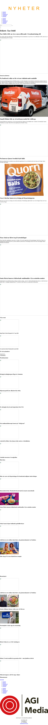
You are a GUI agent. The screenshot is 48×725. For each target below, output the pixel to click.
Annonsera (4, 15)
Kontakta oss (5, 14)
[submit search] (12, 25)
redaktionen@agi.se (24, 723)
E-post (1, 353)
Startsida (4, 12)
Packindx (4, 16)
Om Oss (4, 13)
